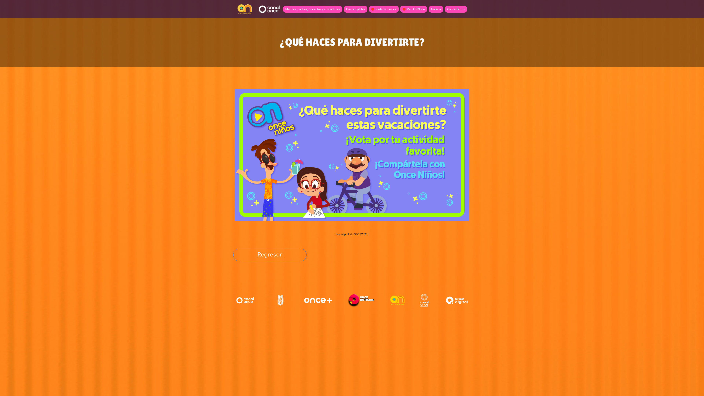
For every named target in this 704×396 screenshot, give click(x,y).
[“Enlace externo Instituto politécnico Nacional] (280, 300)
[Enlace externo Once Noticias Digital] (361, 300)
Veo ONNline (416, 9)
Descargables (355, 9)
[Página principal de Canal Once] (245, 300)
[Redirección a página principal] (245, 9)
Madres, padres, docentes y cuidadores (312, 9)
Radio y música (386, 9)
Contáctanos (456, 9)
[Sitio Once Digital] (457, 300)
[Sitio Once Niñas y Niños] (397, 300)
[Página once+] (318, 300)
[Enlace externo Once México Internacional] (424, 300)
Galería (436, 9)
